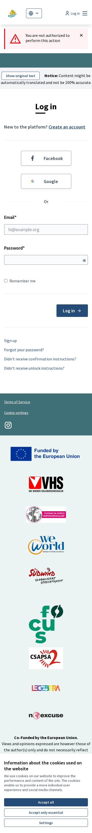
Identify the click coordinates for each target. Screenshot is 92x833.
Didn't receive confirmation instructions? (40, 358)
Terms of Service (17, 402)
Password (14, 248)
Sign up (10, 340)
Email (24, 217)
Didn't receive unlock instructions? (34, 368)
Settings (46, 822)
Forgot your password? (24, 349)
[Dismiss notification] (81, 35)
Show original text (20, 75)
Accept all (46, 802)
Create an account (67, 127)
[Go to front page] (13, 13)
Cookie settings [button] (16, 412)
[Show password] (84, 260)
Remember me (22, 280)
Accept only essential (46, 812)
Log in (69, 311)
